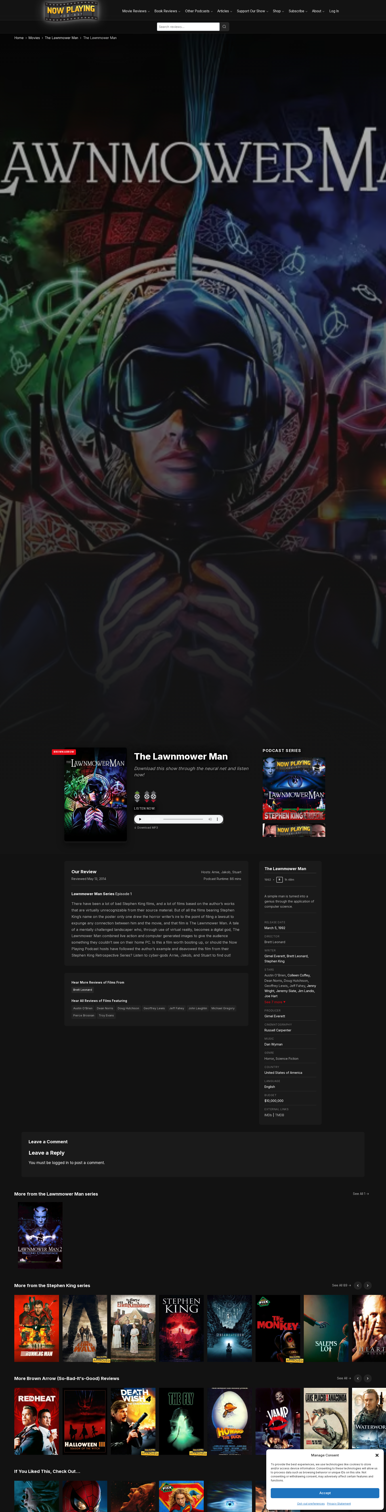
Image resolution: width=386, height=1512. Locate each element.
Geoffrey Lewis (154, 1008)
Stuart (236, 872)
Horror (269, 1058)
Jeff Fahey (176, 1008)
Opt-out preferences (311, 1503)
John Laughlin (198, 1008)
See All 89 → (341, 1285)
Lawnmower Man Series (92, 894)
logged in (60, 1162)
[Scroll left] (358, 1286)
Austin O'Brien (82, 1008)
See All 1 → (361, 1194)
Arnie (215, 872)
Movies (34, 38)
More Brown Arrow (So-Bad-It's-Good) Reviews (66, 1378)
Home (19, 38)
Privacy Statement (339, 1503)
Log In (334, 11)
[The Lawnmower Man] (294, 788)
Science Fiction (287, 1058)
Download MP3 (147, 827)
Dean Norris (105, 1008)
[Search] (224, 26)
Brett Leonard (82, 989)
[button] (377, 1455)
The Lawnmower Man (61, 38)
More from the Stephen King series (52, 1285)
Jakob (226, 872)
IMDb (268, 1115)
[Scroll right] (368, 1286)
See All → (344, 1378)
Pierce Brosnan (83, 1015)
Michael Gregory (223, 1008)
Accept (325, 1493)
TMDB (279, 1115)
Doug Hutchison (128, 1008)
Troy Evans (106, 1015)
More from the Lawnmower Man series (56, 1194)
